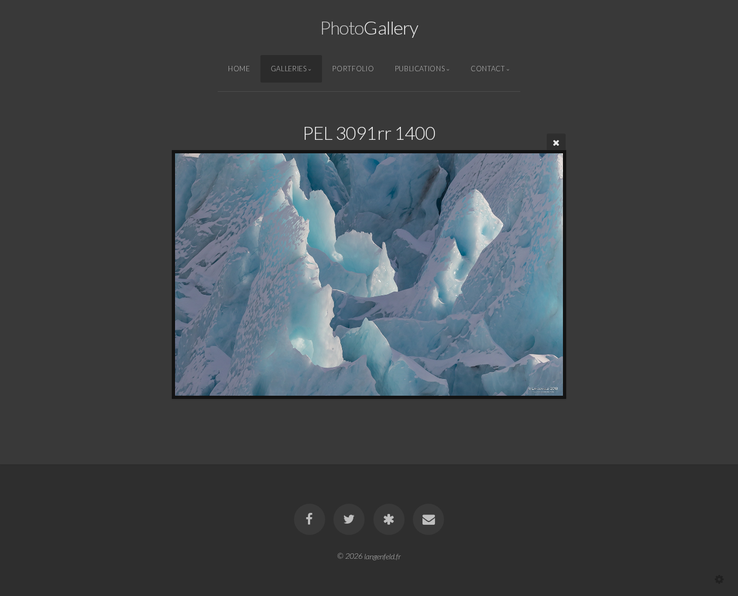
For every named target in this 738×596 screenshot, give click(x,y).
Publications (420, 68)
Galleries (289, 68)
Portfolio (353, 68)
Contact (488, 68)
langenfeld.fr (382, 555)
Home (239, 68)
